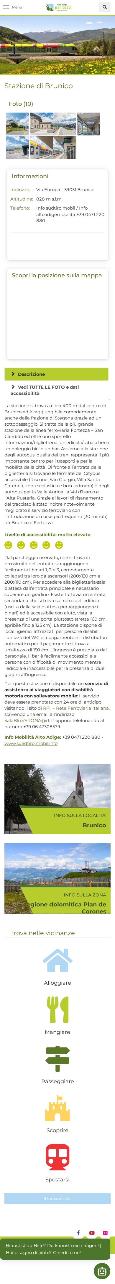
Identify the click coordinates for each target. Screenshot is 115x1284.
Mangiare (57, 1032)
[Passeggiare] (57, 1059)
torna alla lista (59, 1198)
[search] (105, 7)
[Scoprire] (57, 1108)
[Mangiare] (57, 1009)
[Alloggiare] (57, 960)
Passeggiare (57, 1081)
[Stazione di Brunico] (17, 127)
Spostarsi (57, 1179)
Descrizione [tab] (31, 374)
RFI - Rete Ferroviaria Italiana (76, 708)
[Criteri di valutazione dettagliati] (35, 546)
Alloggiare (57, 983)
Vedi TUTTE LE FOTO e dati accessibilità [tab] (45, 390)
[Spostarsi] (57, 1157)
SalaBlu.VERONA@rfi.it (29, 720)
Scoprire (57, 1130)
